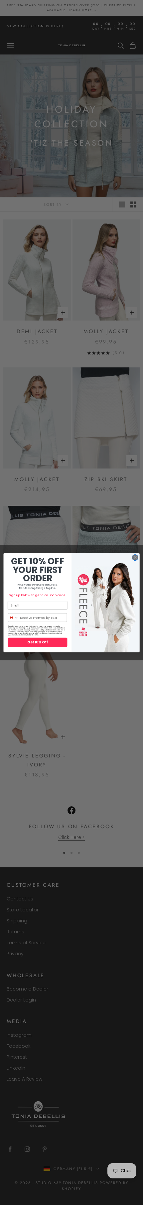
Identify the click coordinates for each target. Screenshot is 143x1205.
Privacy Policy (26, 635)
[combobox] (13, 617)
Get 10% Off (37, 642)
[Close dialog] (135, 557)
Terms (36, 635)
